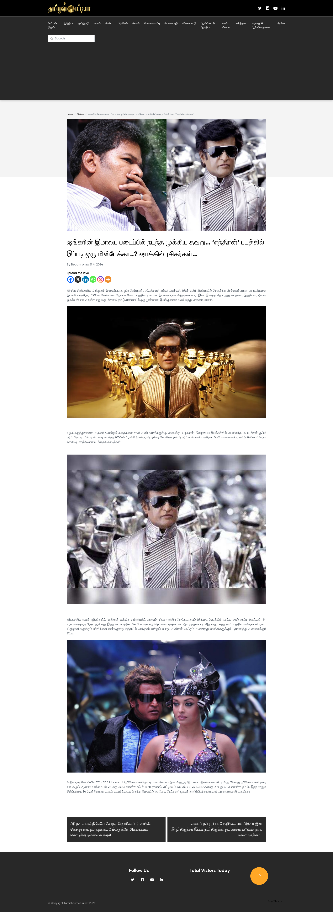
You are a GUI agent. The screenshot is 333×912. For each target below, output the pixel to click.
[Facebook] (70, 279)
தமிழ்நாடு (83, 23)
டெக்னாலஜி (171, 23)
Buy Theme (275, 901)
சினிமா (109, 23)
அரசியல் (123, 23)
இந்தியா (69, 23)
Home (70, 114)
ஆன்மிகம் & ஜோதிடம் (208, 25)
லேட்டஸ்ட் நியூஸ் (53, 25)
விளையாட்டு (189, 23)
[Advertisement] (166, 71)
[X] (78, 279)
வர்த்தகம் (241, 23)
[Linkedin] (85, 279)
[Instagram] (100, 279)
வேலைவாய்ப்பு (152, 23)
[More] (108, 279)
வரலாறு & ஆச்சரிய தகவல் (261, 25)
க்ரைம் (136, 23)
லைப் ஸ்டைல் (226, 25)
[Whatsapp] (93, 279)
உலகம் (97, 23)
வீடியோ (281, 23)
